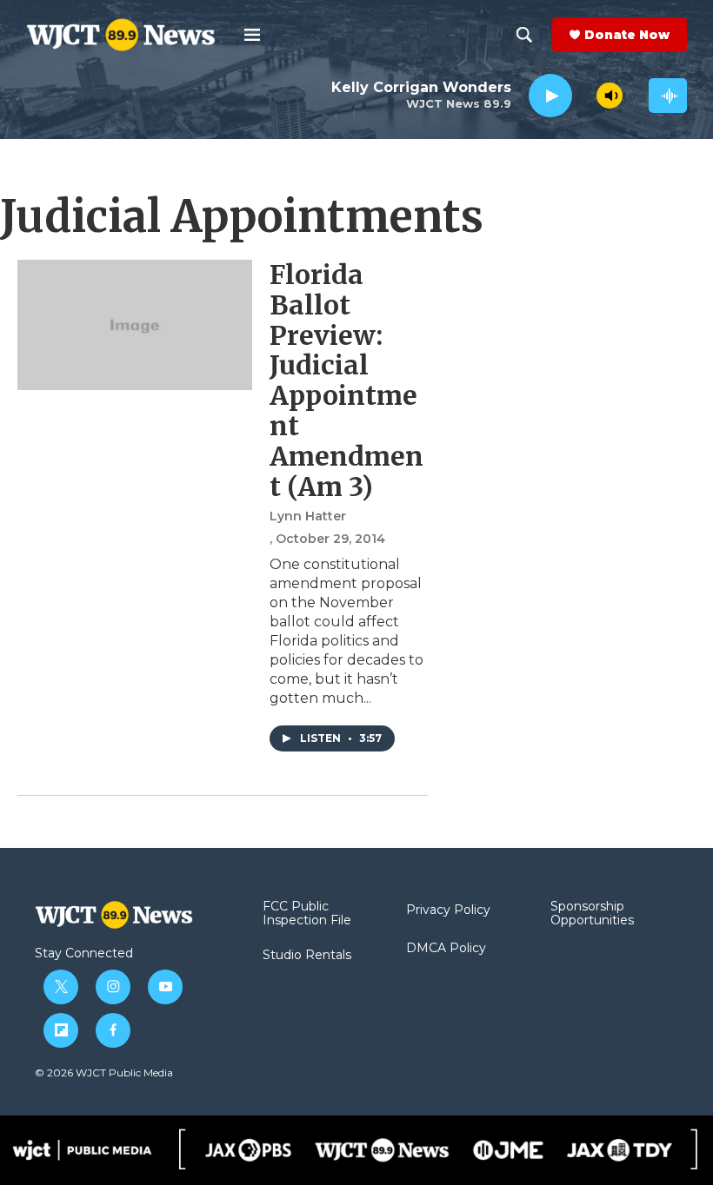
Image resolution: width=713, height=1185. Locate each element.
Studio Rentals (307, 956)
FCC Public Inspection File (307, 914)
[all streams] (668, 95)
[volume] (609, 96)
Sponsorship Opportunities (592, 914)
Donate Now (627, 35)
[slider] (584, 95)
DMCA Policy (446, 949)
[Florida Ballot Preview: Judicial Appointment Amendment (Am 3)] (134, 325)
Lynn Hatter (308, 516)
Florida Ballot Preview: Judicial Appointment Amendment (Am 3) (346, 380)
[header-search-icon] (524, 35)
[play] (550, 96)
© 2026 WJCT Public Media (104, 1072)
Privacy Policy (448, 910)
